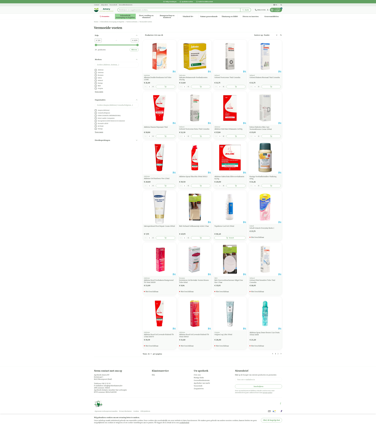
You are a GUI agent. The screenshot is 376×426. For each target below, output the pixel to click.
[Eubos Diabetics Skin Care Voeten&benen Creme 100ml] (265, 108)
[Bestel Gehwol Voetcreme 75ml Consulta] (236, 86)
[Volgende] (280, 353)
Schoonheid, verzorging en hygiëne (112, 22)
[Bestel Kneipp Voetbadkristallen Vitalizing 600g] (271, 185)
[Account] (268, 10)
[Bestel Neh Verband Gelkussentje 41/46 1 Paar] (200, 238)
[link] (273, 353)
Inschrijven (258, 386)
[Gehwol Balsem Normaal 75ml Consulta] (265, 56)
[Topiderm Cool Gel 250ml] (230, 207)
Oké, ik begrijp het (271, 420)
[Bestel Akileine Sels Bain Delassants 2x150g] (236, 136)
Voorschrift (113, 5)
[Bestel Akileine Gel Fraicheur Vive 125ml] (165, 185)
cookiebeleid (184, 423)
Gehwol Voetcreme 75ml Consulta (227, 77)
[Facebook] (280, 403)
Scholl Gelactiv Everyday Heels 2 (262, 228)
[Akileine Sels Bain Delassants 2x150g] (230, 108)
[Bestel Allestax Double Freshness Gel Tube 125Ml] (165, 86)
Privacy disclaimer (125, 411)
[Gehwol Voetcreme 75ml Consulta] (230, 56)
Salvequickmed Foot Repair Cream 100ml (159, 226)
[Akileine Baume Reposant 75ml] (159, 108)
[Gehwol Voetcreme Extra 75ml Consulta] (195, 108)
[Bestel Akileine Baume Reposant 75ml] (165, 136)
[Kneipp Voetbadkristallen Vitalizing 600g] (265, 157)
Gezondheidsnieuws (125, 5)
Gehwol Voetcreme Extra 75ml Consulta (194, 129)
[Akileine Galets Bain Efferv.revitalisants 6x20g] (230, 157)
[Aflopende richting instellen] (281, 35)
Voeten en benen (131, 22)
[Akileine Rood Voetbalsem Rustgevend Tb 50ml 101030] (159, 259)
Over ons (197, 375)
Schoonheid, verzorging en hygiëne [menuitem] (126, 16)
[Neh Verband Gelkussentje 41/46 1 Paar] (195, 207)
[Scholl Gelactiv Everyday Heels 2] (265, 207)
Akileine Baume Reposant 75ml (156, 127)
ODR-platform (145, 411)
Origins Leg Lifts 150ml (223, 334)
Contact (96, 5)
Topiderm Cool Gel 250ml (224, 226)
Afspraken (104, 5)
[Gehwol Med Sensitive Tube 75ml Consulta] (265, 259)
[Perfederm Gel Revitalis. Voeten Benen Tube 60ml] (195, 259)
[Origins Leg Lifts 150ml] (230, 313)
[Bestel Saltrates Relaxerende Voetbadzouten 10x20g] (200, 86)
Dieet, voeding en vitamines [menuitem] (148, 16)
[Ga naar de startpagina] (104, 10)
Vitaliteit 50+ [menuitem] (190, 16)
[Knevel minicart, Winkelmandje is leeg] (272, 10)
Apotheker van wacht (202, 383)
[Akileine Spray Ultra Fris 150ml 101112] (195, 157)
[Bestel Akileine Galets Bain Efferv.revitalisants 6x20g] (236, 185)
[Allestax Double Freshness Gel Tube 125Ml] (159, 56)
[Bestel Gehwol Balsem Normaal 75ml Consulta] (271, 86)
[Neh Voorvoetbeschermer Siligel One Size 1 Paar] (230, 259)
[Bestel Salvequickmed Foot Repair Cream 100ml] (165, 238)
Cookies (136, 411)
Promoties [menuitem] (105, 16)
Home (96, 22)
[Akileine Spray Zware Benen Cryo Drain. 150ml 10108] (265, 313)
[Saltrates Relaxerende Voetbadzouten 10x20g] (195, 56)
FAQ (153, 375)
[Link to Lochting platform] (281, 411)
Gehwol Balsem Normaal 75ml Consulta (265, 77)
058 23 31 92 (106, 383)
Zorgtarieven (199, 389)
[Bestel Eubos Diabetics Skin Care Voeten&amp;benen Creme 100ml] (271, 136)
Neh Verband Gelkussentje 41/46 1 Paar (194, 226)
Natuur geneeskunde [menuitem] (209, 16)
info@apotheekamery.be (113, 386)
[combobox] (179, 10)
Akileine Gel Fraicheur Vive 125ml (156, 178)
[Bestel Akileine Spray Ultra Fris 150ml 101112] (200, 185)
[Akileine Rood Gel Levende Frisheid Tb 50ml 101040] (195, 313)
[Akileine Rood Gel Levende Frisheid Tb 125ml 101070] (159, 313)
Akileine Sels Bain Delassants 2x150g (228, 129)
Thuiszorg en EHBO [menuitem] (231, 16)
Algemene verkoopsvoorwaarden (106, 411)
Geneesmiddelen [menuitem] (273, 16)
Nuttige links (199, 378)
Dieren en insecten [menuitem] (252, 16)
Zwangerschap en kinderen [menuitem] (169, 16)
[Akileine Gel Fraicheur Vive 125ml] (159, 157)
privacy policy (267, 392)
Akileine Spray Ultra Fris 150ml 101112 (193, 176)
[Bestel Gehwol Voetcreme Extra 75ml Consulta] (200, 136)
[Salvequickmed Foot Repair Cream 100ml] (159, 207)
